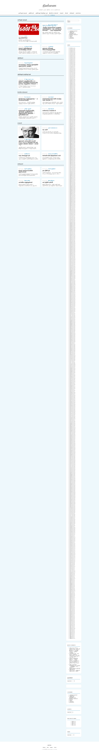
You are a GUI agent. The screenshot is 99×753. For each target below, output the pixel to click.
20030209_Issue (71, 454)
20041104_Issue (71, 363)
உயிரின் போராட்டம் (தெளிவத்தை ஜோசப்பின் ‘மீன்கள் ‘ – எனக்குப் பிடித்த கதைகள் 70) (74, 662)
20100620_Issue (71, 93)
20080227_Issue (71, 202)
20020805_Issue (71, 479)
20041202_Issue (71, 358)
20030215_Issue (71, 453)
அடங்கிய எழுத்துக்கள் (25, 182)
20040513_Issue (71, 390)
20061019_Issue (71, 268)
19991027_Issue (71, 633)
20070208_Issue (71, 253)
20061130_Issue (71, 262)
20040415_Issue (71, 395)
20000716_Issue (71, 593)
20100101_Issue (71, 115)
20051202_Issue (71, 311)
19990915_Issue (71, 636)
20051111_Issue (71, 315)
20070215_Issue (71, 252)
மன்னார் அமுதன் (27, 108)
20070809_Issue (71, 229)
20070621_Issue (71, 235)
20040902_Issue (71, 371)
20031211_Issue (71, 412)
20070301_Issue (71, 250)
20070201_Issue (71, 254)
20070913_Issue (71, 224)
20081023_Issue (71, 171)
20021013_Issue (71, 470)
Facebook (44, 747)
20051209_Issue (71, 310)
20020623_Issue (71, 484)
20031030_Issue (71, 418)
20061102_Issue (71, 266)
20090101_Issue (71, 163)
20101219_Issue (71, 69)
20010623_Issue (71, 537)
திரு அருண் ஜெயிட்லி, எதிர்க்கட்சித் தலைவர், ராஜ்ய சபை (50, 25)
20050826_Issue (71, 325)
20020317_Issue (71, 497)
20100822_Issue (71, 85)
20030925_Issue (71, 423)
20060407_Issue (71, 295)
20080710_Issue (71, 184)
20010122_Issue (71, 558)
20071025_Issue (71, 219)
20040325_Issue (71, 398)
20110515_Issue (71, 49)
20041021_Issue (71, 365)
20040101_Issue (71, 409)
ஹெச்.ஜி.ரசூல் (51, 108)
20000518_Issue (71, 604)
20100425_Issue (71, 100)
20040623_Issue (71, 383)
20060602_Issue (71, 287)
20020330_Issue (71, 495)
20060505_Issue (71, 291)
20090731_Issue (71, 135)
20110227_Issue (71, 60)
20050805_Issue (71, 328)
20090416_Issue (71, 149)
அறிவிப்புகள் (31, 13)
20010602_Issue (71, 540)
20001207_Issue (71, 565)
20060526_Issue (71, 288)
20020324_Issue (71, 496)
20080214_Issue (71, 204)
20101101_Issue (71, 75)
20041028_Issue (71, 364)
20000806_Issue (71, 589)
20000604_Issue (71, 601)
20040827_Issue (71, 372)
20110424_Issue (71, 52)
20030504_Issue (71, 443)
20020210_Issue (71, 502)
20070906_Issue (71, 225)
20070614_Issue (71, 236)
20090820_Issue (71, 133)
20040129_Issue (71, 406)
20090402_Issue (71, 151)
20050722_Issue (71, 330)
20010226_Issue (71, 554)
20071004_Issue (71, 222)
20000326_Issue (71, 613)
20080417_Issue (71, 196)
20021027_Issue (71, 468)
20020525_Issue (71, 488)
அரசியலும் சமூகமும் (22, 13)
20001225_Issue (71, 562)
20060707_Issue (71, 283)
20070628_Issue (71, 234)
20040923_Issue (71, 369)
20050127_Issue (71, 351)
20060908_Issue (71, 273)
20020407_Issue (71, 495)
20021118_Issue (71, 465)
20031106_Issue (71, 417)
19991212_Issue (71, 627)
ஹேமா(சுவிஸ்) (27, 180)
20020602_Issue (71, 487)
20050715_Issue (71, 331)
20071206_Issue (71, 213)
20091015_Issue (71, 125)
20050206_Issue (71, 349)
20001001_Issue (71, 577)
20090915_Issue (71, 130)
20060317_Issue (71, 297)
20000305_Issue (71, 616)
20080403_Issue (71, 197)
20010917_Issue (71, 523)
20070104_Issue (71, 258)
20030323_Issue (71, 448)
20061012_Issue (71, 269)
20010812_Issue (71, 530)
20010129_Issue (71, 557)
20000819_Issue (71, 587)
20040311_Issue (71, 400)
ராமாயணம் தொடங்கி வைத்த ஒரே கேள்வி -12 (51, 99)
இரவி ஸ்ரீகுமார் (51, 180)
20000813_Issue (71, 588)
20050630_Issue (71, 333)
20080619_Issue (71, 187)
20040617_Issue (71, 383)
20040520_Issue (71, 388)
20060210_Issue (71, 301)
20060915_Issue (71, 272)
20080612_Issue (71, 188)
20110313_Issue (71, 58)
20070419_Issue (71, 244)
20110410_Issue (71, 54)
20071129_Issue (71, 214)
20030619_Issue (71, 436)
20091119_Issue (71, 121)
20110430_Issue (71, 51)
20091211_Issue (71, 118)
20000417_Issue (71, 609)
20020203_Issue (71, 503)
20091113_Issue (71, 122)
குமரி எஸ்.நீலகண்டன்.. (53, 127)
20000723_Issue (71, 591)
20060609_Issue (71, 286)
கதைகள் (61, 13)
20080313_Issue (71, 200)
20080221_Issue (71, 203)
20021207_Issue (71, 462)
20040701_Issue (71, 381)
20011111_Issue (71, 515)
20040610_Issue (71, 384)
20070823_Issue (71, 227)
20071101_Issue (71, 218)
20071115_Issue (71, 216)
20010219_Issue (71, 555)
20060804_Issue (71, 278)
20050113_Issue (71, 353)
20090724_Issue (71, 136)
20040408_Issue (71, 396)
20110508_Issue (71, 50)
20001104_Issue (71, 571)
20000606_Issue (71, 600)
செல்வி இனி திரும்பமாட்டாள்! (51, 156)
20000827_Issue (71, 585)
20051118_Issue (71, 314)
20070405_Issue (71, 246)
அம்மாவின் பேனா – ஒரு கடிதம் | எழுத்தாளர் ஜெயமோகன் (74, 654)
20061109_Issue (71, 265)
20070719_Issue (71, 232)
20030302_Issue (71, 451)
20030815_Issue (71, 429)
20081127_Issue (71, 168)
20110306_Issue (71, 59)
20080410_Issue (71, 197)
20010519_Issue (71, 543)
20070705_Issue (71, 234)
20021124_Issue (71, 464)
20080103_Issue (71, 209)
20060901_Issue (71, 274)
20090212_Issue (71, 158)
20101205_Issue (71, 71)
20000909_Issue (71, 583)
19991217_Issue (71, 626)
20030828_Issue (71, 427)
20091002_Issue (71, 127)
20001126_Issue (71, 568)
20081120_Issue (71, 169)
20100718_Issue (71, 89)
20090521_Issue (71, 145)
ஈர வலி (45, 130)
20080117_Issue (71, 208)
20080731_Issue (71, 182)
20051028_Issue (71, 317)
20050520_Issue (71, 337)
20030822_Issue (71, 428)
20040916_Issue (71, 370)
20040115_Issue (71, 408)
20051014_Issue (71, 319)
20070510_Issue (71, 241)
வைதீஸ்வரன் (27, 153)
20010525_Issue (71, 542)
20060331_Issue (71, 296)
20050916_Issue (71, 322)
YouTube (55, 747)
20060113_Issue (71, 305)
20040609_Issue (71, 385)
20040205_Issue (71, 405)
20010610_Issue (71, 539)
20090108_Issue (71, 162)
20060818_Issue (71, 276)
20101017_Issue (71, 77)
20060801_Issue (71, 279)
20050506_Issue (71, 339)
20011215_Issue (71, 509)
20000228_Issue (71, 617)
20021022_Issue (71, 469)
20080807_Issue (71, 181)
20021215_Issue (71, 461)
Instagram (51, 747)
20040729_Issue (71, 377)
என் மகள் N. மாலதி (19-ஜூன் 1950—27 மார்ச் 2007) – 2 (74, 656)
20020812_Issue (71, 478)
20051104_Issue (71, 316)
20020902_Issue (71, 475)
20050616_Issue (71, 334)
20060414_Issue (71, 294)
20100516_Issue (71, 98)
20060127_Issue (71, 303)
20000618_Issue (71, 597)
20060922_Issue (71, 271)
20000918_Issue (71, 580)
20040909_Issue (71, 371)
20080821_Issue (71, 179)
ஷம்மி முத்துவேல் (28, 168)
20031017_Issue (71, 420)
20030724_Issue (71, 432)
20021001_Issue (71, 471)
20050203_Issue (71, 350)
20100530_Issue (71, 96)
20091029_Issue (71, 123)
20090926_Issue (71, 128)
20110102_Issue (71, 67)
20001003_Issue (71, 576)
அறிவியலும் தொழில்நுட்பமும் (41, 13)
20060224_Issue (71, 299)
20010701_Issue (71, 535)
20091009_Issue (71, 126)
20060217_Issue (71, 300)
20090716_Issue (71, 137)
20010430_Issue (71, 545)
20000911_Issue (71, 582)
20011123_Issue (71, 513)
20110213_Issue (71, 61)
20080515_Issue (71, 192)
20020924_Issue (71, 472)
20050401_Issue (71, 345)
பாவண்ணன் (50, 46)
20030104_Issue (71, 458)
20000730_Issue (71, 590)
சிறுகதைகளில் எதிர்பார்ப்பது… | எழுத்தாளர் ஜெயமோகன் (74, 670)
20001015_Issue (71, 574)
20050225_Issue (71, 348)
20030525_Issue (71, 440)
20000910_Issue (71, 582)
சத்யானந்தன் (51, 97)
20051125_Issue (71, 313)
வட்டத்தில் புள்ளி (47, 182)
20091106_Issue (71, 122)
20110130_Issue (71, 63)
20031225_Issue (71, 410)
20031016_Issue (71, 420)
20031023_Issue (71, 419)
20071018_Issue (71, 220)
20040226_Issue (71, 402)
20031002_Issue (71, 422)
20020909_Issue (71, 474)
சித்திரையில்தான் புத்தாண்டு (74, 668)
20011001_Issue (71, 521)
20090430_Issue (71, 147)
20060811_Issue (71, 277)
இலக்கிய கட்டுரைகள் (53, 13)
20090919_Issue (71, 129)
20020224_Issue (71, 500)
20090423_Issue (71, 148)
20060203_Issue (71, 302)
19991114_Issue (71, 631)
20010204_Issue (71, 557)
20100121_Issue (71, 112)
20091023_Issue (71, 124)
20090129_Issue (71, 160)
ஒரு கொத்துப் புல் (24, 156)
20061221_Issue (71, 259)
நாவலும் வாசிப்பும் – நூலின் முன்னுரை (73, 651)
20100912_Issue (71, 82)
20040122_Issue (71, 407)
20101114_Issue (71, 73)
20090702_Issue (71, 139)
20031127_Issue (71, 414)
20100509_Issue (71, 98)
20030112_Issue (71, 458)
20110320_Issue (71, 57)
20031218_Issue (71, 411)
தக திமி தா (46, 171)
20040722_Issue (71, 378)
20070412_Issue (71, 245)
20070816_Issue (71, 228)
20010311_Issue (71, 552)
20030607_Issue (71, 438)
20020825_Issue (71, 476)
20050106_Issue (71, 354)
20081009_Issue (71, 172)
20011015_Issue (71, 520)
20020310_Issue (71, 498)
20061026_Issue (71, 267)
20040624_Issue (71, 382)
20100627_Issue (71, 92)
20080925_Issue (71, 174)
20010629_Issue (71, 536)
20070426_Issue (71, 243)
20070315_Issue (71, 248)
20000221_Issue (71, 618)
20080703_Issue (71, 185)
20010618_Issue (71, 538)
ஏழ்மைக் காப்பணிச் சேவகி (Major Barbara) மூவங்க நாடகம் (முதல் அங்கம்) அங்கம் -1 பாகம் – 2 (28, 143)
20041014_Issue (71, 366)
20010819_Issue (71, 529)
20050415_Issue (71, 342)
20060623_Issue (71, 284)
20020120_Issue (71, 505)
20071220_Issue (71, 211)
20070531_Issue (71, 238)
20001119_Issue (71, 569)
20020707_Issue (71, 482)
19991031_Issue (71, 632)
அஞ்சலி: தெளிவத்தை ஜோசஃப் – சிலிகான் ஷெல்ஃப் (73, 659)
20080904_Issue (71, 177)
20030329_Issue (71, 447)
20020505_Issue (71, 491)
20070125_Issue (71, 255)
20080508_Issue (71, 193)
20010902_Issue (71, 527)
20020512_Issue (71, 490)
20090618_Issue (71, 141)
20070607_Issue (71, 237)
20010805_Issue (71, 531)
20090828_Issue (71, 132)
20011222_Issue (71, 508)
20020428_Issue (71, 492)
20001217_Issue (71, 563)
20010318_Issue (71, 551)
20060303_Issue (71, 298)
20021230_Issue (71, 459)
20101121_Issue (71, 73)
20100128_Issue (71, 111)
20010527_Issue (71, 541)
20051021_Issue (71, 318)
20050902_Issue (71, 324)
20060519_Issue (71, 289)
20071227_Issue (71, 210)
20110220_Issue (71, 60)
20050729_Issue (71, 329)
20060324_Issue (71, 296)
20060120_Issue (71, 304)
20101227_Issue (71, 68)
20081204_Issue (71, 167)
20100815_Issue (71, 85)
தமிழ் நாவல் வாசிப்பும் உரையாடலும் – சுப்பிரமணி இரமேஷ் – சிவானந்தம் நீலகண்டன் (74, 649)
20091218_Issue (71, 117)
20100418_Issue (71, 101)
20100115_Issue (71, 113)
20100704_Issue (71, 91)
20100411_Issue (71, 102)
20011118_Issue (71, 514)
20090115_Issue (71, 161)
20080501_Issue (71, 194)
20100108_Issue (71, 114)
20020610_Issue (71, 486)
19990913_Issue (71, 637)
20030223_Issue (71, 452)
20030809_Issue (71, 430)
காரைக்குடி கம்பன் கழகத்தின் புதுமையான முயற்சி (28, 65)
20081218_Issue (71, 165)
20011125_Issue (71, 512)
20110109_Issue (71, 66)
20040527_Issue (71, 387)
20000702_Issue (71, 594)
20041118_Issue (71, 360)
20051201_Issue (71, 312)
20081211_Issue (71, 166)
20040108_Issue (71, 408)
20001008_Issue (71, 575)
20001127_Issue (71, 567)
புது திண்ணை (23, 38)
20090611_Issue (71, 142)
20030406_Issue (71, 446)
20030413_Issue (71, 445)
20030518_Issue (71, 441)
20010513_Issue (71, 544)
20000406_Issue (71, 611)
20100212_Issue (71, 110)
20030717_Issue (71, 433)
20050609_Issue (71, 335)
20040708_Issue (71, 380)
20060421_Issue (71, 293)
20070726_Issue (71, 231)
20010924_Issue (71, 522)
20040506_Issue (71, 392)
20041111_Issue (71, 362)
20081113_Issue (71, 170)
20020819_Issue (71, 477)
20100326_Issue (71, 104)
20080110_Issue (71, 209)
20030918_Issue (71, 424)
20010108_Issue (71, 560)
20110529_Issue (52, 15)
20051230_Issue (71, 308)
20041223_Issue (71, 356)
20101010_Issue (71, 78)
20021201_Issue (71, 463)
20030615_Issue (71, 437)
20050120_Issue (71, 352)
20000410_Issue (71, 610)
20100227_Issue (71, 108)
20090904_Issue (71, 131)
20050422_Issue (71, 341)
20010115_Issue (71, 559)
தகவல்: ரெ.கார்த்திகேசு (53, 153)
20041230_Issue (71, 355)
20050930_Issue (71, 321)
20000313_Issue (71, 615)
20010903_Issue (71, 526)
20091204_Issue (71, 119)
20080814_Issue (71, 180)
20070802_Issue (71, 230)
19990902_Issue (71, 638)
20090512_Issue (71, 146)
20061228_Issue (71, 259)
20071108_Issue (71, 217)
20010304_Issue (71, 553)
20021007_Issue (71, 470)
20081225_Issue (71, 164)
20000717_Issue (71, 592)
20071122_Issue (71, 215)
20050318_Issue (71, 346)
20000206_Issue (71, 619)
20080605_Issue (71, 189)
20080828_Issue (71, 178)
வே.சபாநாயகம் (27, 97)
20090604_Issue (71, 143)
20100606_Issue (71, 95)
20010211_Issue (71, 556)
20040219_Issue (71, 403)
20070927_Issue (71, 222)
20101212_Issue (71, 70)
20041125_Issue (71, 359)
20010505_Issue (71, 544)
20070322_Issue (71, 247)
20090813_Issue (71, 134)
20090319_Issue (71, 153)
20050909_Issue (71, 323)
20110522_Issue (71, 48)
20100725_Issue (71, 88)
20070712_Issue (71, 233)
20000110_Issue (71, 623)
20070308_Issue (71, 249)
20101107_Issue (71, 74)
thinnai (25, 36)
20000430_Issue (71, 607)
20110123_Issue (71, 64)
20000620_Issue (71, 596)
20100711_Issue (71, 90)
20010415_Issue (71, 547)
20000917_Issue (71, 581)
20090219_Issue (71, 157)
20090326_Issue (71, 152)
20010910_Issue (71, 525)
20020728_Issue (71, 480)
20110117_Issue (71, 65)
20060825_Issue (71, 275)
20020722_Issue (71, 481)
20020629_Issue (71, 483)
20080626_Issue (71, 186)
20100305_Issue (71, 107)
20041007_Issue (71, 367)
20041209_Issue (71, 358)
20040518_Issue (71, 389)
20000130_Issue (71, 620)
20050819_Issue (71, 326)
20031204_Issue (71, 413)
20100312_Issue (71, 106)
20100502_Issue (71, 99)
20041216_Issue (71, 357)
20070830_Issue (71, 226)
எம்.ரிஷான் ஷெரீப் (28, 46)
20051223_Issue (71, 309)
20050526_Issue (71, 336)
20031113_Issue (71, 416)
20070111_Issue (71, 257)
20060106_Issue (71, 306)
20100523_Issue (71, 97)
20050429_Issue (71, 340)
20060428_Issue (71, 292)
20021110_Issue (71, 466)
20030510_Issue (71, 442)
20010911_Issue (71, 524)
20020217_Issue (71, 501)
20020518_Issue (71, 489)
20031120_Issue (71, 415)
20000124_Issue (71, 621)
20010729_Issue (71, 532)
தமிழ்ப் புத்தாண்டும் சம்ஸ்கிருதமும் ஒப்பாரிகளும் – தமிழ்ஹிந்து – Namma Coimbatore (74, 666)
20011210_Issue (71, 510)
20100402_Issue (71, 103)
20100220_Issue (71, 109)
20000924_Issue (71, 578)
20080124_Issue (71, 207)
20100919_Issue (71, 81)
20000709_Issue (71, 594)
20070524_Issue (71, 239)
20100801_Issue (71, 87)
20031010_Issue (71, 421)
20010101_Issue (71, 561)
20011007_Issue (71, 520)
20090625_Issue (71, 140)
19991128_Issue (71, 629)
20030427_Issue (71, 444)
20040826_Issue (71, 373)
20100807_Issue (71, 86)
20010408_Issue (71, 548)
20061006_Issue (71, 270)
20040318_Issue (71, 399)
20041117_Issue (71, 361)
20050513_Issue (71, 338)
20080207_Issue (71, 205)
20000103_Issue (71, 624)
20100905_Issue (71, 83)
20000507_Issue (71, 606)
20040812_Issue (71, 375)
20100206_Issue (71, 110)
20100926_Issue (71, 80)
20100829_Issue (71, 84)
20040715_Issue (71, 379)
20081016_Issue (71, 172)
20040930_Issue (71, 368)
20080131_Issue (71, 206)
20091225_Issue (71, 116)
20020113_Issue (71, 506)
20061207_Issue (71, 261)
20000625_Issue (71, 595)
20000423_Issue (71, 607)
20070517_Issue (71, 240)
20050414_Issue (71, 343)
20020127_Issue (71, 504)
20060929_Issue (71, 271)
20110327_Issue (71, 56)
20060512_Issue (71, 290)
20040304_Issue (71, 401)
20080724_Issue (71, 183)
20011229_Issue (71, 507)
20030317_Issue (71, 449)
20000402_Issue (71, 612)
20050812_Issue (71, 327)
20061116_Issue (71, 264)
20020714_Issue (71, 482)
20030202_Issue (71, 455)
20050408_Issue (71, 344)
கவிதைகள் (72, 13)
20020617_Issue (71, 485)
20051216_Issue (71, 309)
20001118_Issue (71, 569)
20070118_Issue (71, 256)
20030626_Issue (71, 435)
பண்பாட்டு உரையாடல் (49, 111)
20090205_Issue (71, 159)
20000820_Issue (71, 586)
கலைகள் (66, 13)
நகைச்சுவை (78, 13)
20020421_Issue (71, 493)
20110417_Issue (71, 53)
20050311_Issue (71, 346)
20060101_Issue (71, 307)
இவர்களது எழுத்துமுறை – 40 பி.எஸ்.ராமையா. (28, 99)
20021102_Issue (71, 467)
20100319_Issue (71, 105)
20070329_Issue (71, 247)
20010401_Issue (71, 549)
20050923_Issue (71, 321)
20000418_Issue (71, 608)
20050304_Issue (71, 347)
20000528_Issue (71, 602)
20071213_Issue (71, 212)
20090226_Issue (71, 156)
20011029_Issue (71, 517)
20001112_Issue (71, 570)
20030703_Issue (71, 434)
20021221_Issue (71, 460)
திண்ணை (49, 5)
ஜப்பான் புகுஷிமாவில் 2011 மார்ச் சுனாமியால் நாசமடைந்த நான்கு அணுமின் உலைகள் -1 (28, 82)
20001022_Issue (71, 573)
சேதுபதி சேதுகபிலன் (28, 62)
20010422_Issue (71, 546)
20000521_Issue (71, 603)
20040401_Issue (71, 397)
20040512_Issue (71, 391)
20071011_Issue (71, 221)
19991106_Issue (71, 631)
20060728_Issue (71, 280)
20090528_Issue (71, 144)
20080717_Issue (71, 184)
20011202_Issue (71, 511)
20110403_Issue (71, 55)
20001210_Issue (71, 564)
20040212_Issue (71, 404)
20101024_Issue (71, 76)
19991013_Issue (71, 634)
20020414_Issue (71, 494)
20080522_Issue (71, 191)
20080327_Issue (71, 198)
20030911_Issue (71, 425)
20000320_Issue (71, 614)
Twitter (48, 747)
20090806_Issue (71, 135)
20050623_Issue (71, 333)
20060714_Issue (71, 282)
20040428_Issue (71, 394)
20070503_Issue (71, 242)
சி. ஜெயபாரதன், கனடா (29, 79)
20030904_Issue (71, 426)
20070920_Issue (71, 223)
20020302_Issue (71, 499)
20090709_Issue (71, 138)
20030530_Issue (71, 439)
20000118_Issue (71, 622)
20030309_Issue (71, 450)
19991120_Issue (71, 630)
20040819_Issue (71, 374)
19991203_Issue (71, 628)
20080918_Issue (71, 175)
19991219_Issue (71, 625)
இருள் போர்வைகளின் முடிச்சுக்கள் (26, 171)
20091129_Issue (71, 120)
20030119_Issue (71, 457)
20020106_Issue (71, 507)
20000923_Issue (71, 579)
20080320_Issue (71, 199)
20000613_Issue (71, 598)
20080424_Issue (71, 195)
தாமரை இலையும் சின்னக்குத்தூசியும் (48, 49)
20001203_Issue (71, 566)
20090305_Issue (71, 155)
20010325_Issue (71, 550)
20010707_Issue (71, 534)
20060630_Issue (71, 284)
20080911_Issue (71, 176)
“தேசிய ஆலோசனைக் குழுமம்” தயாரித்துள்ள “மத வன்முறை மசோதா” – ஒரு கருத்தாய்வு (51, 29)
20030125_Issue (71, 456)
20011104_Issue (71, 516)
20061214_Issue (71, 260)
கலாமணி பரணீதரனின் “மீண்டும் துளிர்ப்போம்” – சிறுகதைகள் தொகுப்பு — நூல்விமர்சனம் (27, 113)
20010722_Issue (71, 532)
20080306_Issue (71, 201)
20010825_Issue (71, 528)
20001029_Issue (71, 572)
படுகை (77, 671)
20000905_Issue (71, 584)
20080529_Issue (71, 190)
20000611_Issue (71, 599)
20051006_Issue (71, 320)
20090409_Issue (71, 150)
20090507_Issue (71, 147)
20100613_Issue (71, 94)
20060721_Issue (71, 281)
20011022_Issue (71, 519)
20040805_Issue (71, 376)
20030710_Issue (71, 433)
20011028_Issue (71, 518)
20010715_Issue (71, 533)
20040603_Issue (71, 386)
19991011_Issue (71, 635)
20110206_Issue (71, 62)
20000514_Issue (71, 605)
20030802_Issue (71, 431)
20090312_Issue (71, 154)
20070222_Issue (71, 251)
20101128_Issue (71, 72)
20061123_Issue (71, 263)
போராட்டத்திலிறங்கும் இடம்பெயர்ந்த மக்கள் (25, 49)
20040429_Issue (71, 393)
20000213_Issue (71, 619)
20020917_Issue (71, 473)
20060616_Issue (71, 285)
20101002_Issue (71, 79)
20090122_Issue (71, 160)
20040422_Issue (71, 395)
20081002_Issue (71, 173)
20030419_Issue (71, 445)
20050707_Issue (71, 332)
